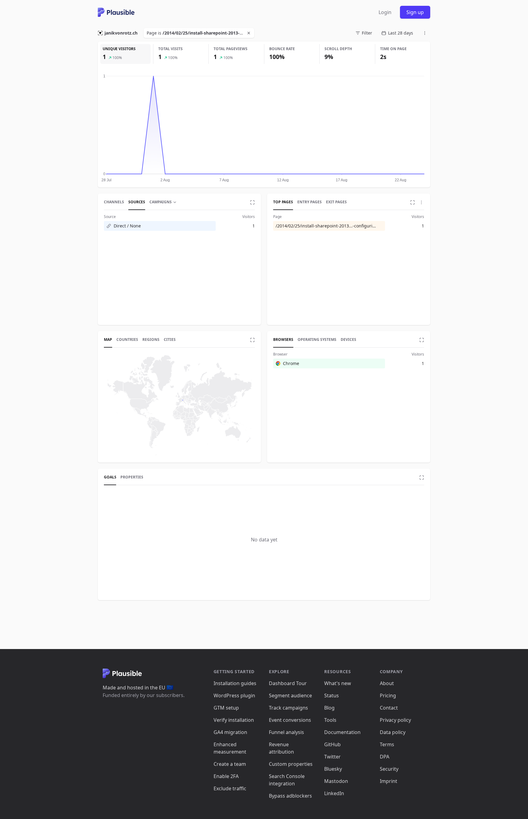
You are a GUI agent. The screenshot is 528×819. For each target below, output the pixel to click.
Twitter (332, 756)
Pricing (388, 695)
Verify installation (234, 720)
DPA (384, 756)
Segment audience (290, 695)
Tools (330, 720)
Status (331, 695)
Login (385, 12)
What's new (337, 683)
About (387, 683)
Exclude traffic (230, 788)
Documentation (342, 732)
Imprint (388, 781)
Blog (329, 707)
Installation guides (235, 683)
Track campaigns (288, 707)
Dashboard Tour (288, 683)
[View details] (252, 202)
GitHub (332, 744)
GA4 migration (230, 732)
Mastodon (336, 781)
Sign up (415, 12)
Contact (389, 707)
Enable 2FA (226, 776)
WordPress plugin (234, 695)
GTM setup (226, 707)
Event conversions (290, 720)
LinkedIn (334, 793)
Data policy (392, 732)
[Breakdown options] (421, 202)
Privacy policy (395, 720)
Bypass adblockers (290, 795)
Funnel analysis (286, 732)
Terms (387, 744)
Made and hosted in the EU (138, 687)
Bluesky (333, 769)
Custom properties (291, 764)
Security (389, 769)
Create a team (230, 764)
